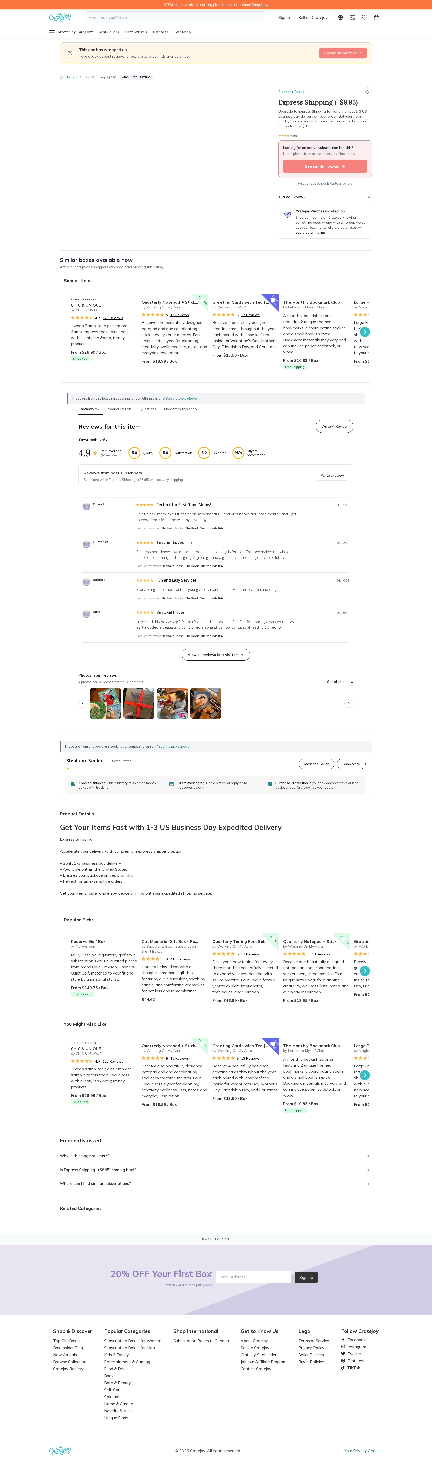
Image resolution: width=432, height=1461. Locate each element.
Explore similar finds (340, 53)
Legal (305, 1331)
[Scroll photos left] (83, 703)
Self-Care (113, 1389)
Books (110, 1375)
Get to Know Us (259, 1331)
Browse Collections (70, 1361)
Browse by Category (75, 32)
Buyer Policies (311, 1361)
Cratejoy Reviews (69, 1368)
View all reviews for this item (213, 654)
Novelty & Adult (118, 1410)
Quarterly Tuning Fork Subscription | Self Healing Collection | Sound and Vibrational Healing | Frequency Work (245, 941)
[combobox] (174, 17)
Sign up (306, 1277)
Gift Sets (160, 32)
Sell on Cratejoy (313, 17)
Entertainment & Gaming (127, 1361)
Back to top (216, 1239)
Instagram (355, 1346)
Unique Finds (116, 1417)
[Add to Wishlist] (132, 300)
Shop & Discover (72, 1331)
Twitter (352, 1353)
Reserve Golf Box (88, 941)
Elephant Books (291, 92)
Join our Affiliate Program (263, 1361)
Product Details (119, 409)
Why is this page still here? (85, 1155)
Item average (111, 451)
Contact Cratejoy (256, 1368)
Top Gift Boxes (67, 1340)
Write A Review (335, 426)
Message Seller (316, 764)
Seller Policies (311, 1354)
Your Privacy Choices (364, 1450)
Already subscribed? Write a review (325, 183)
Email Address (233, 1276)
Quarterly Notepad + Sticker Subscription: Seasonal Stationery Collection (175, 302)
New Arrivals (136, 32)
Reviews (89, 409)
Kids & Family (116, 1354)
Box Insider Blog (68, 1347)
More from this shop (180, 409)
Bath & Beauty (117, 1382)
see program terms (311, 232)
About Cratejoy (254, 1340)
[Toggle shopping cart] (377, 17)
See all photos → (340, 682)
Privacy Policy (311, 1347)
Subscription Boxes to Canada (201, 1340)
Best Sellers (109, 32)
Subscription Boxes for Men (129, 1347)
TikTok (352, 1367)
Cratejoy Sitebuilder (258, 1354)
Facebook (355, 1339)
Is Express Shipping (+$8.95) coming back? (98, 1169)
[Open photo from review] (105, 703)
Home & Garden (118, 1403)
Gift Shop (182, 32)
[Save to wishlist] (367, 91)
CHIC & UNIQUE (86, 305)
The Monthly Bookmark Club (311, 302)
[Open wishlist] (365, 17)
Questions (148, 409)
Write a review (332, 475)
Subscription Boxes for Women (133, 1340)
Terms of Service (313, 1340)
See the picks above (174, 746)
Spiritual (111, 1396)
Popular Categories (127, 1331)
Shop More (351, 764)
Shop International (196, 1331)
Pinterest (354, 1360)
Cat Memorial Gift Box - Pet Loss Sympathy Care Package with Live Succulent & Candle (175, 941)
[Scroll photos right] (349, 703)
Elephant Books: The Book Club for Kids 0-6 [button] (192, 528)
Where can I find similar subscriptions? (95, 1183)
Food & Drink (116, 1368)
